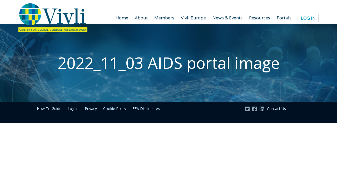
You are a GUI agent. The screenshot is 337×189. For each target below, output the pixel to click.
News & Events (227, 18)
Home (122, 18)
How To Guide (49, 108)
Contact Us (276, 108)
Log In (308, 18)
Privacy (91, 108)
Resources (259, 18)
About (141, 18)
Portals (284, 18)
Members (164, 18)
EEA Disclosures (146, 108)
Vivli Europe (193, 18)
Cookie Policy (114, 108)
